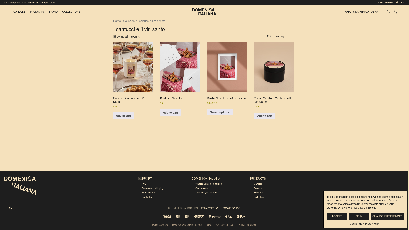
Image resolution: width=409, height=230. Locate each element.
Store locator (148, 192)
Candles (19, 11)
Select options (220, 112)
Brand (53, 11)
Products (37, 11)
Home (117, 21)
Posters (258, 188)
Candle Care (201, 188)
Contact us (147, 197)
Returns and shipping (152, 188)
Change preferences (387, 216)
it (5, 208)
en (10, 208)
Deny (358, 216)
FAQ (144, 184)
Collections (71, 11)
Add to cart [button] (123, 115)
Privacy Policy (372, 224)
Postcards (259, 192)
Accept (337, 216)
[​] (5, 11)
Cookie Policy (357, 224)
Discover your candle (206, 192)
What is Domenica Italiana (362, 11)
